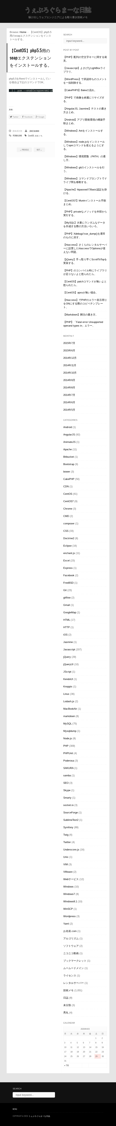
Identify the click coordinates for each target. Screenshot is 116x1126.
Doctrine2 (68, 538)
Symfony (68, 827)
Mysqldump (69, 731)
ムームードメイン (73, 968)
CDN (66, 486)
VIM (65, 864)
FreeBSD (68, 582)
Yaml (66, 923)
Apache (67, 449)
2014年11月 (69, 365)
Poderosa (68, 760)
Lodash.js (68, 701)
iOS (65, 634)
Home (23, 32)
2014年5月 (69, 409)
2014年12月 (70, 357)
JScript (67, 671)
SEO (66, 782)
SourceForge (70, 812)
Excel (66, 560)
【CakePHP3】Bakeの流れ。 (80, 90)
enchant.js (69, 553)
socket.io (68, 805)
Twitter (67, 842)
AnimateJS (69, 442)
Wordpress (69, 916)
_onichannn (34, 131)
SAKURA (68, 768)
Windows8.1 (70, 901)
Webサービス (71, 879)
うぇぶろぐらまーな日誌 (58, 10)
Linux (66, 694)
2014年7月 (69, 395)
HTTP (66, 627)
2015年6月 (69, 350)
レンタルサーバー (73, 983)
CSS (65, 530)
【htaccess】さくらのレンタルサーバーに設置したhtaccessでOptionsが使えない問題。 (85, 248)
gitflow (67, 597)
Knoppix (67, 686)
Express (68, 568)
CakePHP (68, 479)
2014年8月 (69, 387)
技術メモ (38, 135)
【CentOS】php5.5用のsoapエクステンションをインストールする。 (31, 57)
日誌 (65, 997)
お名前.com (70, 931)
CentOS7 (68, 501)
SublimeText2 (70, 820)
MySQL (67, 723)
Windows (68, 886)
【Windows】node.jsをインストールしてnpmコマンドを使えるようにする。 (84, 145)
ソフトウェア (71, 946)
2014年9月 (69, 380)
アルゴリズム (71, 938)
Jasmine (68, 642)
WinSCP (68, 908)
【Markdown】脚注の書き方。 (80, 314)
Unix (65, 857)
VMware (67, 871)
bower (66, 471)
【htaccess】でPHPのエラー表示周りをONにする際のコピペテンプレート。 (85, 304)
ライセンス (69, 975)
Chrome (67, 508)
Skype (66, 790)
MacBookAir (70, 708)
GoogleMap (69, 612)
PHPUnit (68, 753)
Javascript (69, 649)
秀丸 (65, 1012)
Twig (65, 834)
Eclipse (67, 545)
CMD (66, 516)
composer (68, 523)
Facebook (68, 575)
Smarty (67, 797)
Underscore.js (71, 849)
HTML (66, 619)
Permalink (17, 135)
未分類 (67, 1005)
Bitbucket (68, 456)
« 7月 (66, 1065)
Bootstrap (68, 464)
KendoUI (68, 679)
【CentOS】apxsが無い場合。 (80, 292)
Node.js (67, 738)
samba (67, 775)
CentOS (31, 135)
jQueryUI (68, 664)
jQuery (67, 656)
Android (67, 427)
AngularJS (69, 434)
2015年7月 (69, 343)
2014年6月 (69, 402)
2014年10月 (70, 372)
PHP (65, 745)
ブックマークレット (74, 960)
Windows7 (69, 894)
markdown (69, 716)
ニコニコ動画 (71, 953)
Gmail (66, 605)
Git (65, 590)
